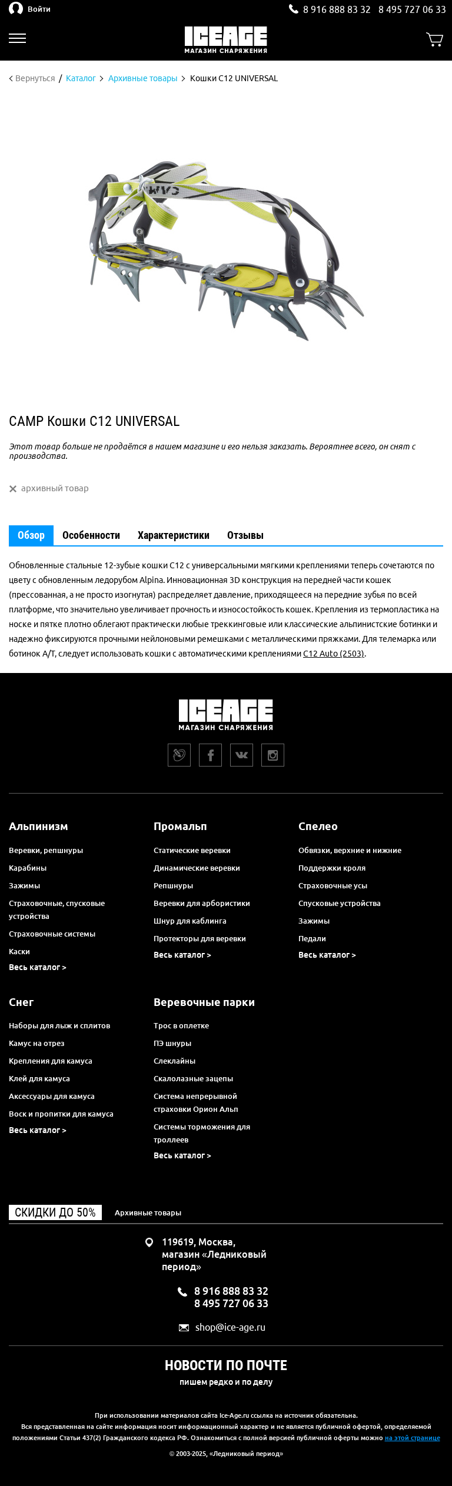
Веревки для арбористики (202, 903)
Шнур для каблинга (190, 921)
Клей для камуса (39, 1078)
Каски (19, 951)
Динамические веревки (197, 868)
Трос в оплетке (181, 1025)
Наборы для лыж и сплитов (59, 1025)
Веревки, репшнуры (46, 850)
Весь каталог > (38, 967)
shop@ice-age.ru (230, 1327)
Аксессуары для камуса (52, 1096)
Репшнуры (173, 885)
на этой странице (412, 1437)
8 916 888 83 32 (337, 9)
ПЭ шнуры (172, 1043)
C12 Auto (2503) (333, 653)
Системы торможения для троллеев (202, 1133)
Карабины (27, 868)
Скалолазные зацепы (193, 1078)
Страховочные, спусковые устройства (57, 909)
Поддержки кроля (331, 868)
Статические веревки (192, 850)
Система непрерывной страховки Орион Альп (196, 1102)
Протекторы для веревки (200, 938)
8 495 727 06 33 (412, 9)
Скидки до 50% (55, 1212)
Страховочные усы (332, 885)
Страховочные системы (52, 933)
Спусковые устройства (339, 903)
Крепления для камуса (50, 1061)
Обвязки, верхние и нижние (349, 850)
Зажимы (24, 885)
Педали (312, 938)
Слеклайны (174, 1061)
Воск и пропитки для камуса (61, 1113)
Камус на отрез (37, 1043)
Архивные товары (148, 1212)
